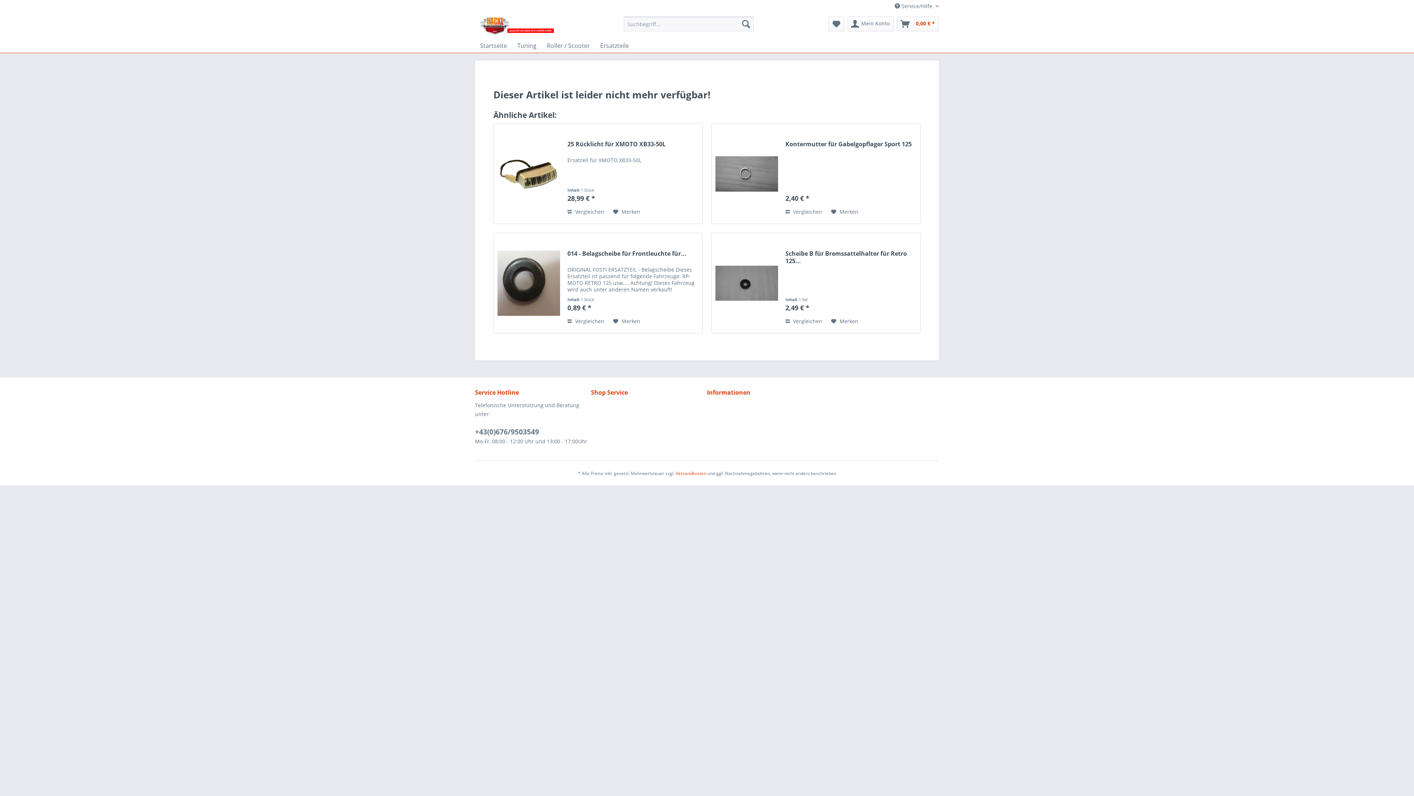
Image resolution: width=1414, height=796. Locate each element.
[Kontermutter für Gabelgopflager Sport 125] (746, 173)
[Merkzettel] (836, 24)
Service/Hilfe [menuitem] (917, 6)
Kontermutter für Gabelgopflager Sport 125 (848, 144)
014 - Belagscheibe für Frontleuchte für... (626, 254)
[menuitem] (689, 24)
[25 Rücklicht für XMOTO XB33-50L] (528, 173)
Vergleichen (589, 211)
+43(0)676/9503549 (507, 432)
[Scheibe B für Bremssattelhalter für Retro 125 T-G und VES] (746, 283)
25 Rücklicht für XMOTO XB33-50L (616, 144)
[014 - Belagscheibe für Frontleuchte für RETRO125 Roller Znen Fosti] (528, 283)
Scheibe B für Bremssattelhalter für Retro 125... (846, 257)
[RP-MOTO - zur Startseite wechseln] (516, 26)
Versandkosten (691, 473)
